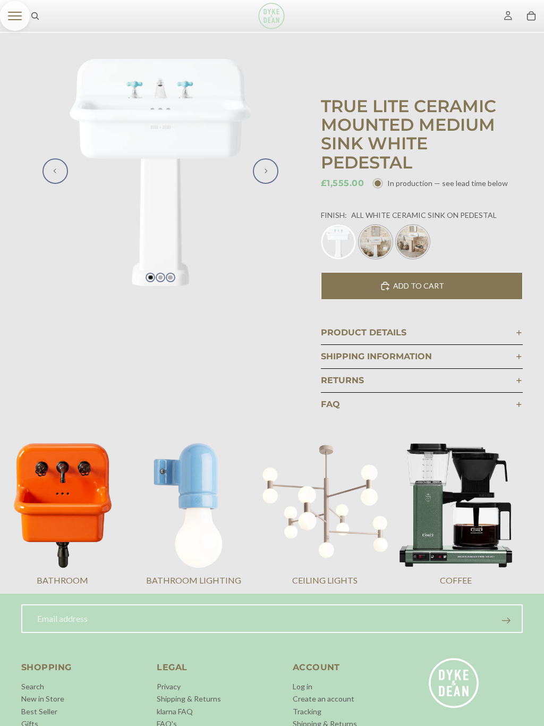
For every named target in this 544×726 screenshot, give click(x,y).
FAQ (330, 404)
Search (32, 686)
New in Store (42, 698)
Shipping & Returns (189, 698)
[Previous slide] (55, 171)
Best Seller (39, 711)
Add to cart (418, 285)
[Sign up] (506, 621)
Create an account (323, 698)
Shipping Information (376, 356)
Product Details (363, 332)
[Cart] (531, 16)
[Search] (35, 16)
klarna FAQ (175, 711)
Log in (302, 686)
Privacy (169, 686)
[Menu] (15, 16)
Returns (342, 380)
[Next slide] (265, 171)
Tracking (307, 711)
